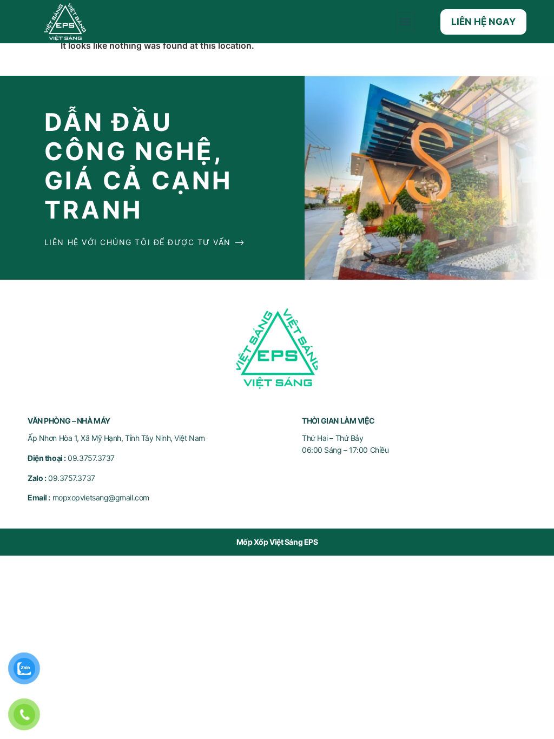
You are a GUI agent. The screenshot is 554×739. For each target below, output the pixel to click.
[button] (405, 21)
